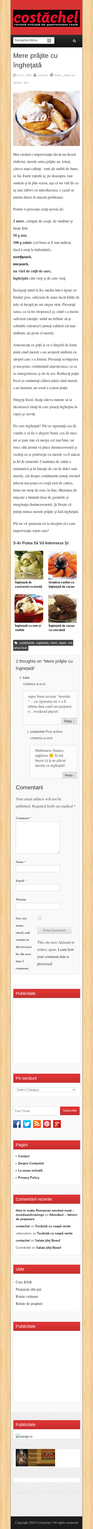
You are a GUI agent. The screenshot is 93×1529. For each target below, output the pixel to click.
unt (70, 643)
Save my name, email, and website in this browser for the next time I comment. (24, 943)
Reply (68, 721)
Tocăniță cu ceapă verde (53, 1226)
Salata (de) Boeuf (47, 1240)
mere (54, 643)
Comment (23, 818)
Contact (23, 1156)
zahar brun (20, 648)
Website (21, 899)
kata (26, 677)
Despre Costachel (31, 1163)
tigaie (62, 643)
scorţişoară (22, 256)
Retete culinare (27, 1296)
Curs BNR (24, 1281)
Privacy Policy (28, 1177)
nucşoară (20, 263)
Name (21, 861)
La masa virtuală (30, 1170)
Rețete (57, 75)
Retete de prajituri (29, 1303)
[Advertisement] (54, 1032)
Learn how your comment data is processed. (55, 956)
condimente (27, 643)
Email (21, 880)
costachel (42, 75)
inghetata (42, 643)
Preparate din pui (28, 1289)
